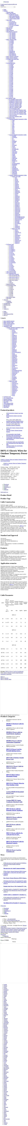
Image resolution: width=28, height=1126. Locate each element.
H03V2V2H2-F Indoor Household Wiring (13, 775)
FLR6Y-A (17, 198)
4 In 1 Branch (12, 35)
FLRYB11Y (18, 235)
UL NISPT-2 (12, 250)
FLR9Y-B (17, 206)
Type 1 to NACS (13, 115)
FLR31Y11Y (18, 240)
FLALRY (17, 222)
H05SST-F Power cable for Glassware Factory (14, 818)
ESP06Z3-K (12, 52)
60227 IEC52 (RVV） (14, 278)
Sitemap (24, 925)
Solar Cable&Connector (8, 321)
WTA (13, 133)
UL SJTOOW (12, 262)
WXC (13, 130)
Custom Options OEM (14, 18)
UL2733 (11, 295)
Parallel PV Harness (13, 14)
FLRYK (17, 184)
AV (13, 138)
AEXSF (14, 157)
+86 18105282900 (11, 919)
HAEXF (14, 159)
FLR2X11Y (17, 237)
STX (13, 129)
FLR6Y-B (17, 200)
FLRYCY (17, 243)
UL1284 (11, 73)
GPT (13, 121)
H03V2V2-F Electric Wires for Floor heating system (15, 784)
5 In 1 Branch (12, 37)
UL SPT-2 (11, 247)
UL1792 (11, 97)
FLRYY (17, 231)
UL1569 (11, 78)
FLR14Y (17, 213)
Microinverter (9, 27)
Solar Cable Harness (11, 13)
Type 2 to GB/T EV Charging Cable (17, 112)
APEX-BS (14, 172)
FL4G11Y (17, 236)
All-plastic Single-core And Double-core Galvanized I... (14, 446)
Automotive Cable (10, 117)
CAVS (13, 162)
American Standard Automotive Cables (18, 119)
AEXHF (14, 136)
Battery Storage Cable (11, 39)
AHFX (13, 155)
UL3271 (11, 76)
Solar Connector (10, 30)
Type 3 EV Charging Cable (15, 106)
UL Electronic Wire (10, 63)
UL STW (11, 267)
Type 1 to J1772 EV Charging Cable (17, 110)
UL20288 (11, 67)
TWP (13, 120)
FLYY (16, 179)
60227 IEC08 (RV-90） (14, 275)
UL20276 (11, 289)
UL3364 (11, 91)
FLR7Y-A (17, 202)
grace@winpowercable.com (13, 920)
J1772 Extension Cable (14, 108)
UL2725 (11, 294)
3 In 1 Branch (12, 34)
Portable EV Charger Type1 (15, 100)
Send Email (3, 934)
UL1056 (11, 69)
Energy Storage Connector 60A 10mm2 (10, 932)
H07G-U (5, 315)
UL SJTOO (12, 258)
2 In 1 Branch (12, 33)
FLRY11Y (17, 241)
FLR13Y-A (17, 207)
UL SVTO (11, 253)
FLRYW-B (17, 192)
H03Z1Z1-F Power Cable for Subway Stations (14, 767)
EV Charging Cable (10, 98)
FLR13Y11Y (18, 232)
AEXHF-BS (15, 168)
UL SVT (11, 252)
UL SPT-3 (11, 248)
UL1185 (11, 72)
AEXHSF (14, 141)
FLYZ (16, 234)
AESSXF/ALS (15, 170)
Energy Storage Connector (12, 56)
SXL (13, 125)
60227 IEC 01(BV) (13, 280)
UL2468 (11, 60)
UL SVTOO (12, 254)
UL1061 (11, 74)
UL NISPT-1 (12, 249)
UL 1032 (11, 50)
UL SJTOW (12, 261)
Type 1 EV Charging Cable (15, 103)
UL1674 (11, 70)
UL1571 (11, 87)
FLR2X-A (17, 226)
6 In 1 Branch (12, 38)
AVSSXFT (14, 137)
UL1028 (11, 68)
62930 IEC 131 (12, 23)
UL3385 (11, 77)
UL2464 (11, 286)
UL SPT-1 (11, 245)
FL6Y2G (17, 239)
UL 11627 (11, 43)
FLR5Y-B (17, 197)
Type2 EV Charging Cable (15, 104)
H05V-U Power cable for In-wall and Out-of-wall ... (14, 833)
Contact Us (6, 309)
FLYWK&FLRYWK (20, 217)
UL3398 (11, 83)
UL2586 (11, 293)
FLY (16, 177)
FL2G (16, 224)
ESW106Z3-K (12, 53)
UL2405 (11, 292)
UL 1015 (11, 46)
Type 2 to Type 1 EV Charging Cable (17, 113)
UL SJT (11, 256)
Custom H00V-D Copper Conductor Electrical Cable (14, 801)
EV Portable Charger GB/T (15, 99)
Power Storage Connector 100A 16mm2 (15, 930)
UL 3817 (11, 48)
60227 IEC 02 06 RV (14, 274)
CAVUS (14, 166)
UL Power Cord (10, 244)
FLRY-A (17, 185)
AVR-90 (11, 282)
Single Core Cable (16, 176)
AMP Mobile (4, 926)
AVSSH (14, 150)
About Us (5, 299)
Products (5, 10)
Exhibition (8, 301)
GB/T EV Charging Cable (15, 107)
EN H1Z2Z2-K (12, 22)
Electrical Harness (10, 284)
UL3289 (11, 90)
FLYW (16, 180)
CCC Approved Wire (11, 273)
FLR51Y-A (17, 215)
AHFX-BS (14, 158)
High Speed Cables (10, 297)
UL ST (10, 264)
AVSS (13, 146)
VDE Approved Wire (11, 271)
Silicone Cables (9, 12)
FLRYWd (17, 190)
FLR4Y (17, 193)
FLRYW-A (17, 188)
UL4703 (11, 26)
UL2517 (11, 288)
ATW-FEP (14, 153)
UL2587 (11, 95)
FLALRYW (18, 223)
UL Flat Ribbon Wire (11, 285)
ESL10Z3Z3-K (12, 55)
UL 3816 (11, 47)
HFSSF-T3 (14, 160)
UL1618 (11, 89)
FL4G (16, 194)
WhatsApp (6, 936)
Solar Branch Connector (11, 31)
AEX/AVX (14, 151)
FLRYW (17, 181)
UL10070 (11, 64)
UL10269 (11, 40)
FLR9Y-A (17, 205)
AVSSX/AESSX (16, 163)
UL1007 (11, 44)
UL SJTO (11, 257)
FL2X (16, 189)
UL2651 (11, 61)
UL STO (11, 265)
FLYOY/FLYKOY (19, 218)
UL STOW (11, 269)
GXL (13, 124)
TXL (13, 123)
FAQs (4, 307)
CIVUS (14, 147)
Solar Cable (9, 20)
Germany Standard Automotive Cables (18, 175)
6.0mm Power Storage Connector (8, 928)
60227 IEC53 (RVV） (14, 277)
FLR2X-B (17, 227)
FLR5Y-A (17, 196)
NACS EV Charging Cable (15, 116)
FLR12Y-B (17, 210)
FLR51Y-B (17, 214)
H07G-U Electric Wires (6, 679)
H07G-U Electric (4, 678)
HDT (13, 127)
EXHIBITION (6, 303)
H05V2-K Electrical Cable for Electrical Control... (15, 842)
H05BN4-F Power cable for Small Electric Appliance (14, 733)
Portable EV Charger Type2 (15, 102)
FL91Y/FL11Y (18, 219)
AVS (13, 144)
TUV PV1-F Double (14, 25)
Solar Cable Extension (14, 16)
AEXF (13, 154)
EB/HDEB (14, 164)
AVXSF (14, 142)
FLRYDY (17, 220)
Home (4, 9)
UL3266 (11, 65)
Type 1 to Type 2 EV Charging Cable (17, 111)
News (4, 306)
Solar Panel (8, 29)
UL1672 (11, 93)
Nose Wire (8, 298)
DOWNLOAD (6, 305)
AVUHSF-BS (15, 149)
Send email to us (4, 492)
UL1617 (11, 85)
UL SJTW (11, 260)
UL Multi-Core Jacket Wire (12, 59)
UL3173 (11, 94)
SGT (13, 128)
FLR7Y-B (17, 204)
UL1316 (11, 82)
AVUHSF (14, 145)
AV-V (13, 140)
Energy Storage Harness (11, 57)
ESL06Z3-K (12, 51)
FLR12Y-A (17, 209)
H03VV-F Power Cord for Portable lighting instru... (14, 750)
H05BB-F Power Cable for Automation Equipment (14, 741)
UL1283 (11, 80)
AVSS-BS (14, 171)
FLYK (16, 183)
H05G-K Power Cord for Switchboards (14, 671)
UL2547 (11, 290)
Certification (9, 302)
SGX (13, 132)
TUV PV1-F (12, 21)
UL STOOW (12, 270)
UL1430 (11, 86)
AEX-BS (14, 167)
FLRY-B (17, 187)
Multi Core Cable (16, 228)
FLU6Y (17, 201)
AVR (10, 281)
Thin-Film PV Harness (14, 17)
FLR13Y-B (17, 211)
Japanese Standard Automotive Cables (17, 134)
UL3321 (11, 81)
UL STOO (11, 266)
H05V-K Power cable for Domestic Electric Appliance (14, 809)
